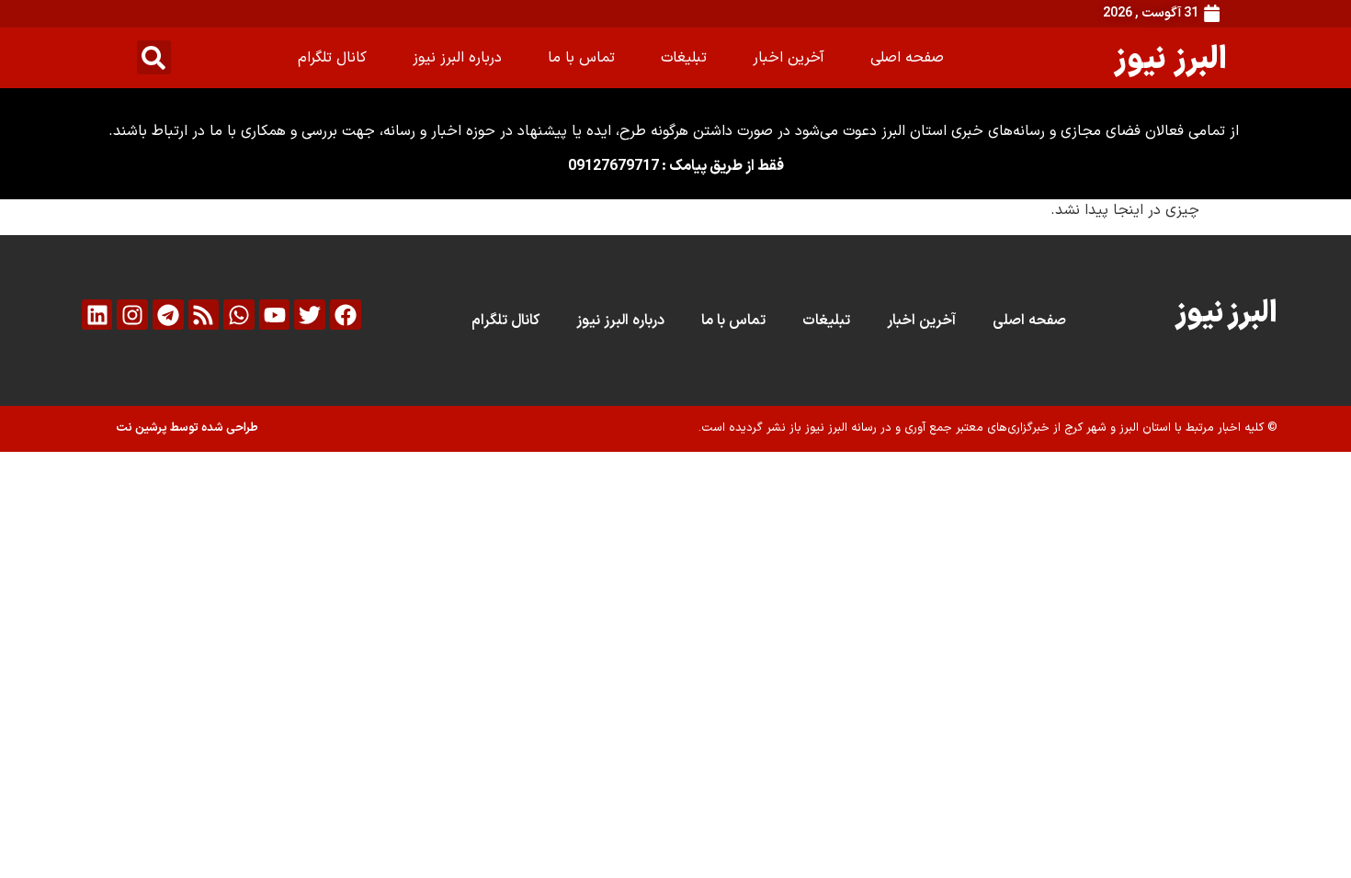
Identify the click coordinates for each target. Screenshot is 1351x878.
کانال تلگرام (332, 58)
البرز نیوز (1170, 57)
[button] (154, 57)
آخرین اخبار (788, 58)
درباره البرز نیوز (457, 58)
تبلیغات (684, 58)
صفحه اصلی (907, 58)
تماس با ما (581, 58)
